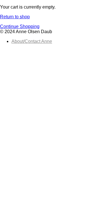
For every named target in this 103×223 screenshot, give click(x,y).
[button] (19, 26)
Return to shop (15, 16)
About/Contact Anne (31, 41)
